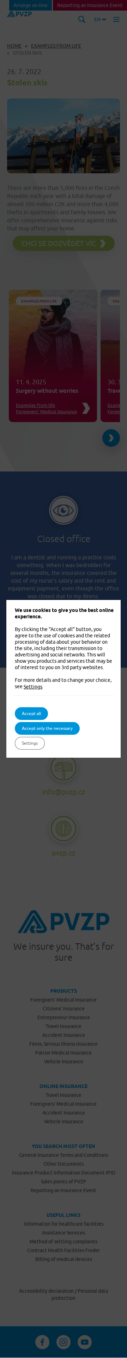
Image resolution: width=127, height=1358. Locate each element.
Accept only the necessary (47, 728)
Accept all (31, 713)
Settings (33, 687)
